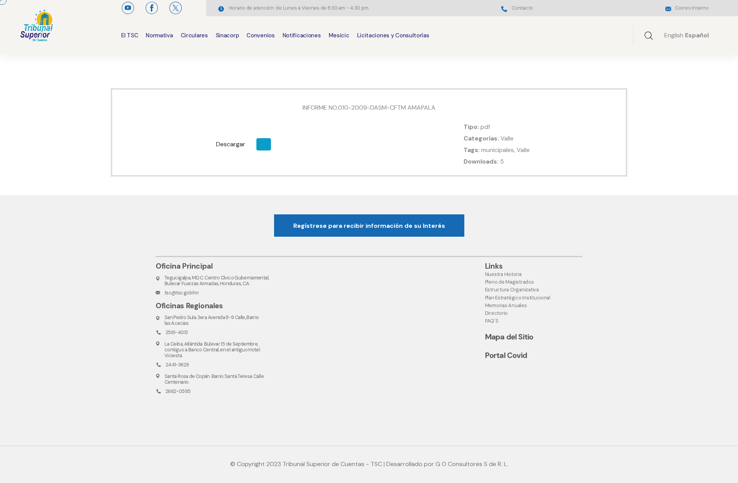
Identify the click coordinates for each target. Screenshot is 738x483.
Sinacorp (227, 35)
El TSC (129, 35)
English (673, 35)
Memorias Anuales (506, 305)
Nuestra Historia (503, 274)
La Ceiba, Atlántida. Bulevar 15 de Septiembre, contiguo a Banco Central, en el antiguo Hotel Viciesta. (212, 350)
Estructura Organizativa (512, 289)
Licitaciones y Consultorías (393, 35)
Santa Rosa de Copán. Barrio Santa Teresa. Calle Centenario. (214, 379)
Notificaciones (302, 35)
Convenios (260, 35)
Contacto (522, 8)
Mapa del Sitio (509, 337)
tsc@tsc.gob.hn (181, 292)
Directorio (496, 313)
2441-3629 (177, 364)
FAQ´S (492, 321)
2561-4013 (177, 332)
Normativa (159, 35)
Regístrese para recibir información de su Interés (369, 226)
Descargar (230, 144)
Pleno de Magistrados (509, 282)
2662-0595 (178, 391)
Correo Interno (691, 8)
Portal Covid (506, 355)
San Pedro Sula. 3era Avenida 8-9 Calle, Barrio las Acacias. (212, 320)
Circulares (194, 35)
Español (697, 35)
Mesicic (339, 35)
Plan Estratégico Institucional (517, 297)
